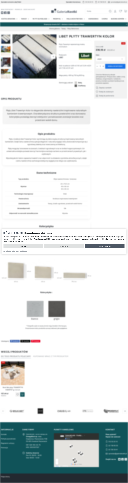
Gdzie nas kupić (29, 9)
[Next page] (53, 56)
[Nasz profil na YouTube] (2, 13)
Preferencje (64, 246)
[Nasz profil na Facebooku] (5, 13)
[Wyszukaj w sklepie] (110, 11)
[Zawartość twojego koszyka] (125, 11)
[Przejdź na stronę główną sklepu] (64, 11)
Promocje (18, 9)
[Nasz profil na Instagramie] (8, 13)
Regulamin (7, 251)
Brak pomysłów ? (7, 9)
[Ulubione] (120, 11)
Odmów (23, 246)
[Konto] (115, 11)
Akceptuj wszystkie (105, 246)
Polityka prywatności (19, 251)
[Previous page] (16, 56)
